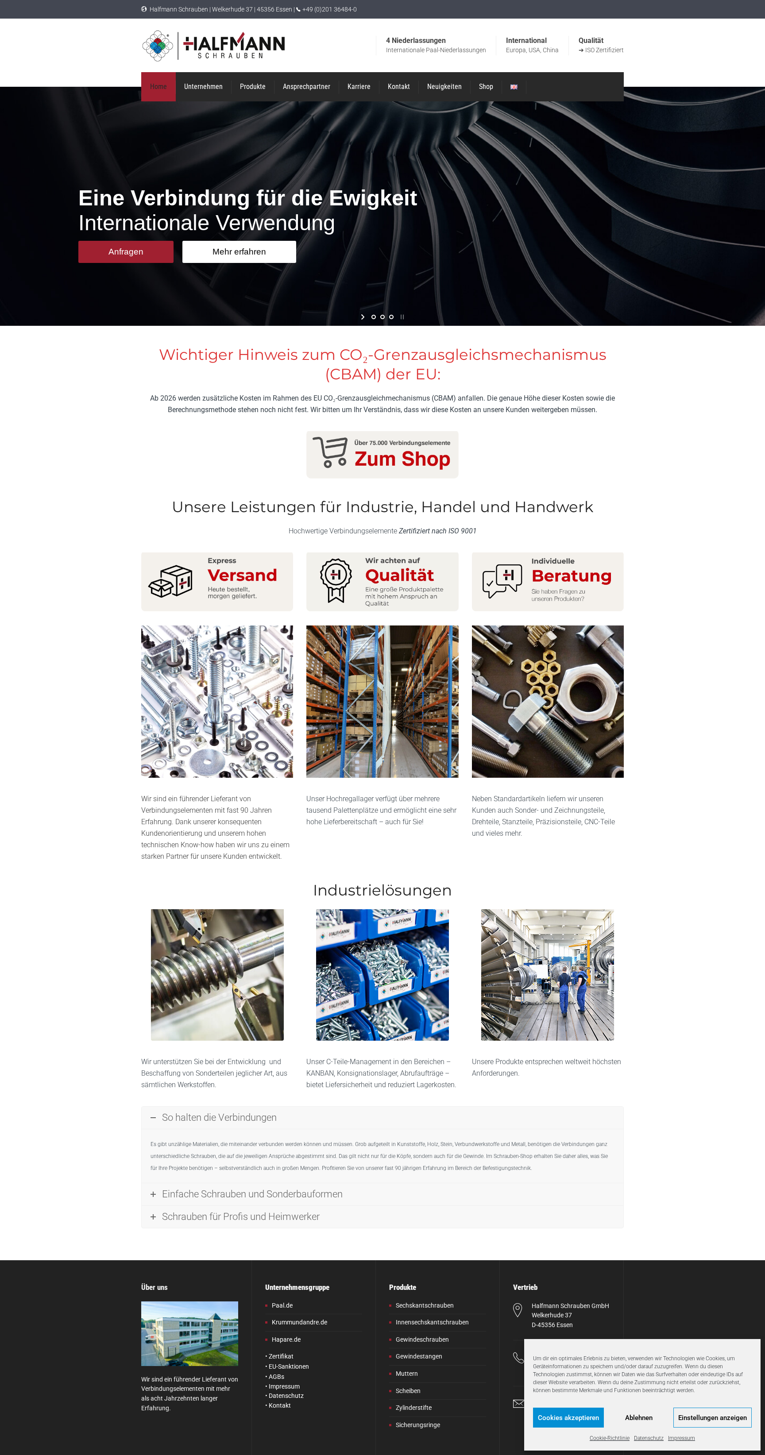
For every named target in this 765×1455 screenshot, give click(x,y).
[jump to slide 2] (382, 317)
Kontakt (280, 1405)
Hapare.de (286, 1339)
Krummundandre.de (299, 1322)
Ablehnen (639, 1418)
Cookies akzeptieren (568, 1418)
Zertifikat (281, 1356)
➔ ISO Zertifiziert (601, 50)
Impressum (681, 1438)
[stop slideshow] (401, 317)
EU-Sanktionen (289, 1366)
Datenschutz (649, 1438)
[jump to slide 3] (391, 317)
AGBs (276, 1376)
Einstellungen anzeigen (712, 1418)
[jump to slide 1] (373, 317)
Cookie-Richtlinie (610, 1438)
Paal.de (282, 1305)
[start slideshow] (363, 317)
